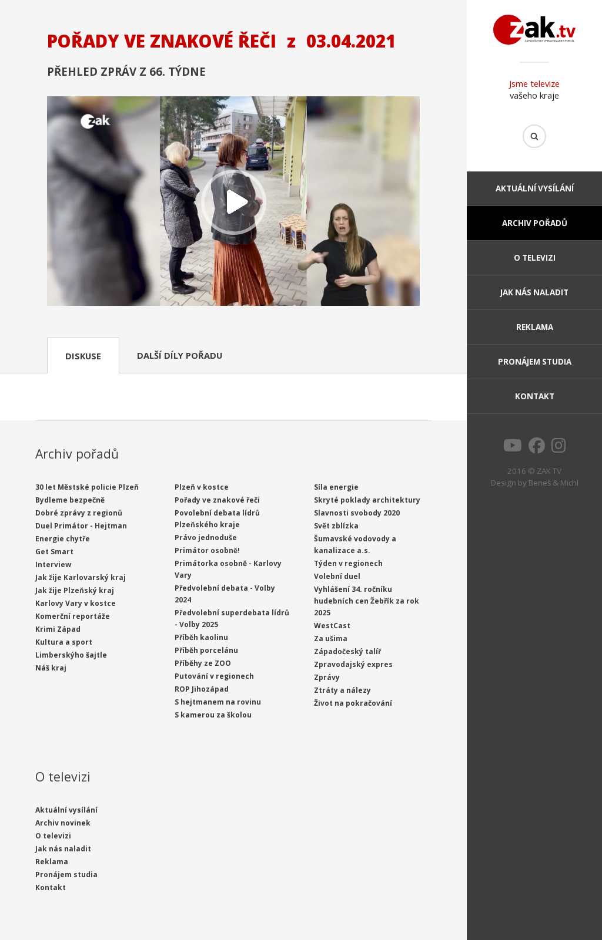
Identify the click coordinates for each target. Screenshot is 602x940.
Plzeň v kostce (202, 487)
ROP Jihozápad (202, 689)
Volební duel (337, 576)
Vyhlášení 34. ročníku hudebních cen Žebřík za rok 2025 (366, 601)
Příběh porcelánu (206, 650)
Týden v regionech (348, 563)
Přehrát (233, 202)
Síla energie (336, 487)
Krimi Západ (58, 629)
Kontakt (534, 396)
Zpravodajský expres (353, 664)
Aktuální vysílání (535, 188)
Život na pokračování (353, 703)
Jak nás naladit (534, 292)
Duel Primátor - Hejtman (81, 526)
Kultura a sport (63, 642)
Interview (53, 565)
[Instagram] (558, 448)
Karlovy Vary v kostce (75, 603)
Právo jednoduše (206, 538)
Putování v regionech (214, 676)
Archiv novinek (63, 823)
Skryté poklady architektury (367, 500)
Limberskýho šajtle (71, 655)
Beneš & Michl (553, 482)
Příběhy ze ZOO (203, 663)
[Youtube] (512, 448)
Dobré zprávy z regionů (78, 513)
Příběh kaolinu (201, 637)
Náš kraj (50, 668)
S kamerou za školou (213, 715)
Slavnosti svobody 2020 (357, 513)
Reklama (534, 327)
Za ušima (330, 638)
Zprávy (327, 677)
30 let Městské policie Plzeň (87, 487)
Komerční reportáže (72, 616)
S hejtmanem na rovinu (218, 702)
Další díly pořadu (179, 355)
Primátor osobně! (207, 550)
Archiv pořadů (534, 223)
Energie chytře (62, 539)
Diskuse (83, 356)
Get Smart (54, 552)
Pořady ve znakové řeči (217, 500)
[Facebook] (536, 448)
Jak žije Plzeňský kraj (74, 590)
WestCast (332, 626)
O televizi (535, 257)
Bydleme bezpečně (70, 500)
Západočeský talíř (347, 651)
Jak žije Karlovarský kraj (80, 577)
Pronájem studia (534, 361)
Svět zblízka (336, 526)
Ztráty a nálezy (342, 690)
